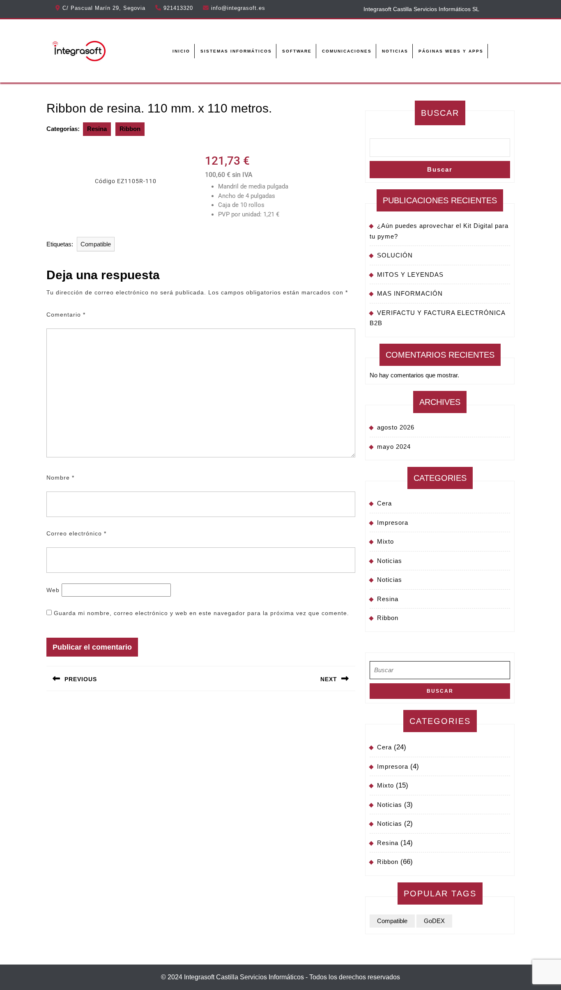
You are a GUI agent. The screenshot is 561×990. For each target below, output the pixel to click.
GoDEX (434, 920)
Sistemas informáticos (236, 51)
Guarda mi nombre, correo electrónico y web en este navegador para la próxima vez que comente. (201, 613)
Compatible (95, 244)
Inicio (181, 51)
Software (297, 51)
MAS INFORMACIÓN (410, 293)
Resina (97, 128)
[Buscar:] (440, 672)
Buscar (440, 112)
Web (53, 590)
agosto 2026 (395, 427)
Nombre (60, 477)
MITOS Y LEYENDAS (410, 274)
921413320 (178, 8)
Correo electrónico (76, 533)
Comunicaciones (347, 51)
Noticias (395, 51)
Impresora (392, 522)
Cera (384, 503)
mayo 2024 (394, 446)
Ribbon (130, 128)
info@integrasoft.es (238, 8)
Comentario (65, 314)
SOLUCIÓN (395, 255)
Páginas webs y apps (450, 51)
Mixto (385, 541)
